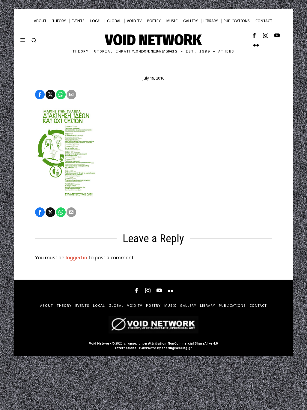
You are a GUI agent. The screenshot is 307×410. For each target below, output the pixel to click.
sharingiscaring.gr (177, 348)
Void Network (100, 343)
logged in (76, 257)
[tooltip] (254, 35)
